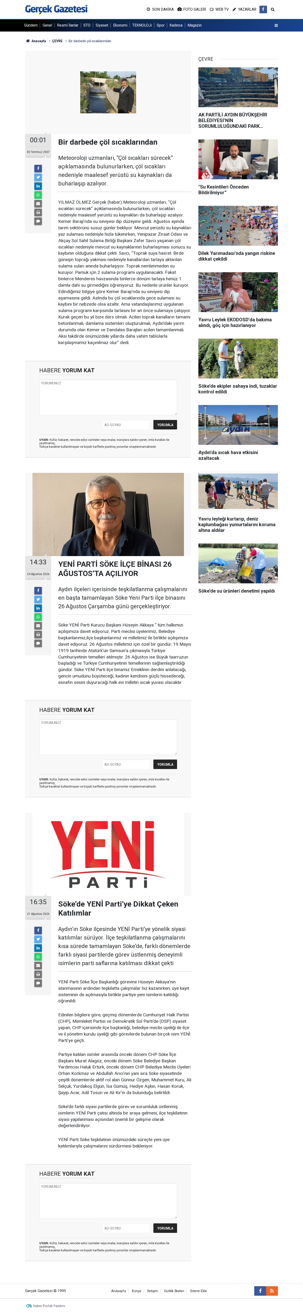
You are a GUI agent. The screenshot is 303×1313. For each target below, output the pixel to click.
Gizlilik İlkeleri (174, 1291)
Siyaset (102, 25)
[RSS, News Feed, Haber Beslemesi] (272, 1291)
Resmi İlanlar (67, 25)
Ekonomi (120, 25)
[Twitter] (38, 177)
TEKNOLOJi (142, 25)
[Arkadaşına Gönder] (38, 203)
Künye (136, 1291)
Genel (47, 25)
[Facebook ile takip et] (263, 9)
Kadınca (176, 25)
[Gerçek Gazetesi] (56, 9)
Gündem (31, 25)
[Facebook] (38, 168)
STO (86, 25)
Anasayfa (118, 1291)
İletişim (152, 1291)
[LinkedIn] (38, 186)
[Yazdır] (38, 212)
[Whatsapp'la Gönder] (38, 195)
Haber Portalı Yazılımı (49, 1306)
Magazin (194, 25)
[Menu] (276, 26)
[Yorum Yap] (38, 221)
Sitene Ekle (198, 1291)
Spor (161, 25)
